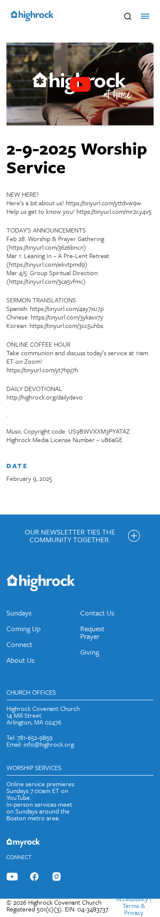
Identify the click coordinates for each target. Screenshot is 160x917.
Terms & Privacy (133, 909)
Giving (89, 652)
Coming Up (23, 628)
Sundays (19, 612)
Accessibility (132, 898)
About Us (20, 660)
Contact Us (97, 612)
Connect (19, 644)
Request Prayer (92, 632)
